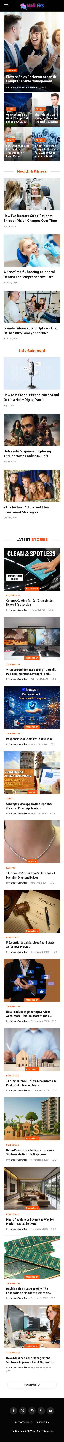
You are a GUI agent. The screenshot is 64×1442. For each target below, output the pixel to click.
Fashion (32, 861)
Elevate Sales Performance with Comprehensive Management (31, 79)
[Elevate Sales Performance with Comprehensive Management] (32, 52)
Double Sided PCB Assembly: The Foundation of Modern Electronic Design (27, 1293)
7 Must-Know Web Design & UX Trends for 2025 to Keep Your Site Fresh (46, 151)
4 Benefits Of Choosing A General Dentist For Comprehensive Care (29, 274)
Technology (32, 658)
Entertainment (32, 350)
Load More (30, 1384)
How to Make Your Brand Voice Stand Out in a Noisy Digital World (31, 397)
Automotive (32, 589)
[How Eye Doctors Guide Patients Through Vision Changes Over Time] (32, 194)
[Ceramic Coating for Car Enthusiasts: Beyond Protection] (32, 569)
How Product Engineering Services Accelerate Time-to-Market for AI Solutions (28, 1016)
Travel (32, 792)
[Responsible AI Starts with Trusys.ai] (32, 707)
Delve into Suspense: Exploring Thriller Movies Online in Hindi (27, 453)
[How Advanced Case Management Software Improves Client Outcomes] (32, 1326)
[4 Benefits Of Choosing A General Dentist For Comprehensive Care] (32, 250)
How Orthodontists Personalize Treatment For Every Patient (17, 151)
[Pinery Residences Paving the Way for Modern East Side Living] (32, 1188)
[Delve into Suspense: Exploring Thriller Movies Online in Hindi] (32, 430)
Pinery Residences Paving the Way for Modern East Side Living (30, 1222)
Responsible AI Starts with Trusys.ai (29, 739)
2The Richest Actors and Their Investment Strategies (27, 509)
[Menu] (6, 6)
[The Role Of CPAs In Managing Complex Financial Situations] (46, 110)
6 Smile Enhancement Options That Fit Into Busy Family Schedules (31, 330)
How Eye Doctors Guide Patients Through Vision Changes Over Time (30, 218)
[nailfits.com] (32, 6)
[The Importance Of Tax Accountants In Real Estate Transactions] (32, 1049)
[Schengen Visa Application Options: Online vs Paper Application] (32, 772)
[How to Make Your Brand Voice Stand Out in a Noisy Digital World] (32, 373)
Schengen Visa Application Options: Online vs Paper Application (29, 806)
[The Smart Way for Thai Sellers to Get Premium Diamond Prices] (32, 841)
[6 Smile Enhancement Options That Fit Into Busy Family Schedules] (32, 307)
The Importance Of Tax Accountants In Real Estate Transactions (31, 1083)
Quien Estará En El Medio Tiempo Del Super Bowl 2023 (17, 118)
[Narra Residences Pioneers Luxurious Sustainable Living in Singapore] (32, 1118)
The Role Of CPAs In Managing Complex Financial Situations (46, 118)
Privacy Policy (23, 1422)
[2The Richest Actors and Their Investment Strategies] (32, 486)
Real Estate (32, 931)
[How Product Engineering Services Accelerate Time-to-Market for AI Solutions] (32, 980)
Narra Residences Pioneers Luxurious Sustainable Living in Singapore (30, 1152)
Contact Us (42, 1422)
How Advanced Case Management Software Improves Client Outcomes (30, 1360)
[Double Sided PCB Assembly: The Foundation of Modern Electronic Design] (32, 1257)
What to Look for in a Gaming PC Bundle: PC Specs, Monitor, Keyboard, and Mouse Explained (31, 674)
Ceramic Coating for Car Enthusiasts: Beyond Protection (29, 602)
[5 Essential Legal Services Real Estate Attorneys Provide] (32, 911)
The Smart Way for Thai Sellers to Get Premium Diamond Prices (30, 875)
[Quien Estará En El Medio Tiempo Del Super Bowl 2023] (18, 110)
